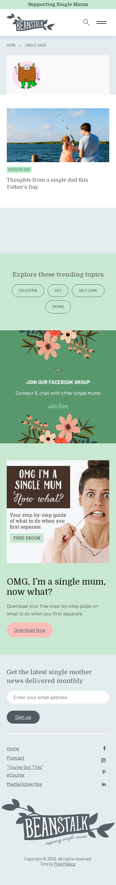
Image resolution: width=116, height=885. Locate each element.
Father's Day (19, 170)
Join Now (58, 405)
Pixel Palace (64, 863)
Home (11, 45)
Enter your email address (40, 697)
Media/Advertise (24, 784)
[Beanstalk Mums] (31, 22)
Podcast (15, 757)
